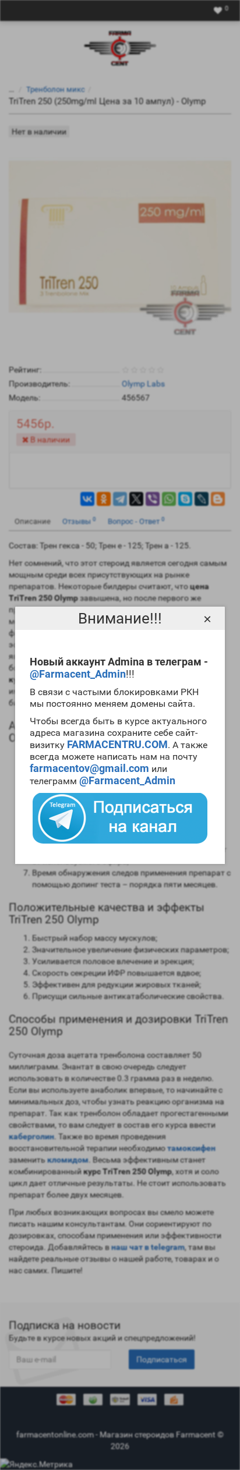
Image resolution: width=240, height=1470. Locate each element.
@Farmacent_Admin (78, 674)
